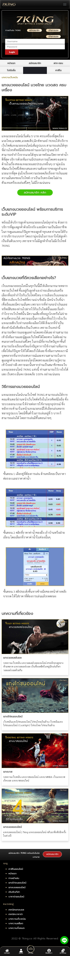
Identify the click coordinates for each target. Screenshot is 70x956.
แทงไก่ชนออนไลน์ (12, 716)
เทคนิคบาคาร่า (15, 914)
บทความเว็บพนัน (17, 919)
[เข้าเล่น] (30, 949)
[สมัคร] (21, 950)
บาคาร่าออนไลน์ (16, 896)
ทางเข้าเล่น (13, 878)
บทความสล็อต (15, 923)
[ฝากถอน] (63, 950)
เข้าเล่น (30, 953)
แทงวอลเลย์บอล (12, 658)
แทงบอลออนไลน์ (12, 827)
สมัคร (21, 953)
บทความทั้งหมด (16, 928)
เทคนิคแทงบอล (16, 909)
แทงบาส (7, 772)
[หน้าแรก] (7, 950)
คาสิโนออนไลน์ (15, 869)
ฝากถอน (63, 953)
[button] (64, 4)
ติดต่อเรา (49, 953)
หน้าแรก (7, 953)
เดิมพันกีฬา (14, 892)
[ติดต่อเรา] (49, 950)
